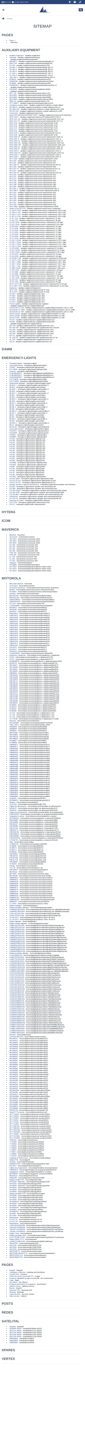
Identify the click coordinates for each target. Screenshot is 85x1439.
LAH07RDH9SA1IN (16, 991)
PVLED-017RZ (15, 482)
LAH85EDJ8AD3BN (17, 971)
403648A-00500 (15, 1328)
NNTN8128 (13, 737)
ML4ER (12, 401)
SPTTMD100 (14, 1126)
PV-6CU (12, 300)
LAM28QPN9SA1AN (17, 943)
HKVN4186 (13, 1080)
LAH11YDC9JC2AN (17, 915)
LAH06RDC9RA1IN (17, 1009)
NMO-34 (12, 101)
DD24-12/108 (14, 314)
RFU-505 (13, 167)
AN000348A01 (15, 600)
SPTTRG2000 (15, 1132)
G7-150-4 (13, 75)
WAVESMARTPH (16, 1257)
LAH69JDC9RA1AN (17, 965)
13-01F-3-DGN (15, 240)
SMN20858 (13, 1340)
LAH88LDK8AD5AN (17, 1029)
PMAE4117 (13, 643)
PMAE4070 (13, 637)
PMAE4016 (13, 627)
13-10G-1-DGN (15, 246)
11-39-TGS (13, 220)
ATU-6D (12, 603)
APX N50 (13, 1215)
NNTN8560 (13, 739)
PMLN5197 (13, 824)
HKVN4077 (13, 1066)
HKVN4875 (13, 1106)
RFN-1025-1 (14, 155)
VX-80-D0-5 (14, 917)
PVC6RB (13, 463)
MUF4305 (13, 95)
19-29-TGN (13, 282)
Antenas (12, 594)
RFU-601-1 (13, 188)
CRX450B (13, 89)
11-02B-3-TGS (15, 214)
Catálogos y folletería (17, 1272)
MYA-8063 (13, 99)
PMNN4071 (14, 745)
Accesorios (13, 537)
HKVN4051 (13, 1058)
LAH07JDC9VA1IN (16, 979)
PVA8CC (12, 435)
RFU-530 (13, 181)
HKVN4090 (13, 1068)
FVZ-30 (12, 868)
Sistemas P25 (14, 1290)
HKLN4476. (14, 1041)
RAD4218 (13, 651)
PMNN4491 (14, 772)
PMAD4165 (13, 623)
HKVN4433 (13, 1100)
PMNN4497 (14, 776)
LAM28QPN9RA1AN (17, 951)
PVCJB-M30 (14, 494)
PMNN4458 (14, 758)
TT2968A (13, 1154)
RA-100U (13, 567)
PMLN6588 (13, 826)
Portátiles (13, 565)
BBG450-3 (13, 61)
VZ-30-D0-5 (14, 919)
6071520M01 (14, 723)
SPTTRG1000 (15, 1130)
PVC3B (12, 441)
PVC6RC (13, 465)
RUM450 (12, 83)
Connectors (13, 113)
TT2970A (13, 1156)
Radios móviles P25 (16, 1180)
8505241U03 (14, 598)
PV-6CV (12, 302)
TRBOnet (13, 1140)
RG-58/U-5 (13, 107)
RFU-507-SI (14, 169)
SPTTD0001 (14, 1116)
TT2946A (13, 1144)
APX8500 (13, 1192)
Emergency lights (15, 363)
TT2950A (13, 1146)
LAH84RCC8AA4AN (17, 911)
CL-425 (12, 559)
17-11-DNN (13, 274)
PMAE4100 (13, 641)
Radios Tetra (14, 1233)
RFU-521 (13, 177)
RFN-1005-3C (14, 147)
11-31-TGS (13, 218)
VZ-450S (13, 904)
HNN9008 (13, 727)
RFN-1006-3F (14, 149)
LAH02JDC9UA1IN (16, 961)
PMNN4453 (14, 756)
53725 (12, 657)
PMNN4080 (14, 749)
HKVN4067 (13, 1062)
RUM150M (13, 81)
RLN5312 (13, 707)
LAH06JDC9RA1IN (16, 993)
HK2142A (13, 1249)
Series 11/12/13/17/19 (17, 208)
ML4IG (12, 417)
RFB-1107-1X (14, 121)
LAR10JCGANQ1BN (17, 1225)
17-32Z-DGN (14, 278)
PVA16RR (13, 433)
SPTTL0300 (14, 1124)
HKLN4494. (14, 1043)
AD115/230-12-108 (16, 308)
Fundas (12, 866)
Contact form (14, 1274)
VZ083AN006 (14, 653)
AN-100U (13, 539)
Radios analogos (15, 905)
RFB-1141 (13, 131)
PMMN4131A (14, 898)
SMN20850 (13, 1338)
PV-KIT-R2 (13, 1221)
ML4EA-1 (13, 385)
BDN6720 (13, 663)
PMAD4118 (13, 619)
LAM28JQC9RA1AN (17, 945)
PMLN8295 (13, 701)
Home (11, 40)
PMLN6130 (13, 683)
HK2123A (13, 1245)
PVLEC (12, 504)
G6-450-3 (13, 67)
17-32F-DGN (14, 276)
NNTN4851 (13, 735)
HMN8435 (13, 673)
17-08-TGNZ (14, 270)
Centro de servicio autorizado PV (21, 1276)
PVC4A (12, 447)
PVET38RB (14, 379)
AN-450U (13, 543)
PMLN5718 (13, 1110)
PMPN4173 (13, 830)
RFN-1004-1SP (15, 145)
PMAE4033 (13, 633)
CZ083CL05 (14, 844)
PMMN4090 (14, 894)
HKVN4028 (13, 1045)
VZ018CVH (13, 840)
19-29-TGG (13, 280)
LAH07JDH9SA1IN (16, 983)
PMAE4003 (13, 625)
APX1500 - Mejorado (17, 1182)
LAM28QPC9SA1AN (17, 939)
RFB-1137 (13, 129)
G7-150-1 (13, 73)
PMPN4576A (14, 832)
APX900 (12, 1213)
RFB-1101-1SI (15, 119)
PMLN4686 (13, 822)
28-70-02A (13, 292)
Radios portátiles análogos (19, 907)
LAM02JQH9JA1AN (17, 933)
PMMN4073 (14, 890)
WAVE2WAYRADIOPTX (18, 1253)
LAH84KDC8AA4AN (17, 909)
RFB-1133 (13, 125)
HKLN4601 (13, 669)
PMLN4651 (13, 854)
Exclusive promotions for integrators (22, 1284)
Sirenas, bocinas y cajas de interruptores (24, 484)
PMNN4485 (14, 764)
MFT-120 (13, 93)
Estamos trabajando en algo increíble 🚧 (24, 1278)
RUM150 (12, 79)
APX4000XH (14, 1202)
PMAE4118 (13, 645)
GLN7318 (13, 804)
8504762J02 (14, 596)
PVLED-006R (14, 478)
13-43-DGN (14, 254)
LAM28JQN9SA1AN (17, 941)
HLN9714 (13, 850)
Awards (12, 1270)
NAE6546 (13, 609)
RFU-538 (13, 185)
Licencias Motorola (16, 1037)
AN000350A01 (15, 601)
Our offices (13, 1282)
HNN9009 (13, 729)
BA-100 (12, 547)
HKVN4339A (14, 1090)
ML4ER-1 (13, 399)
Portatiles (13, 592)
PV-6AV (12, 294)
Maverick (12, 535)
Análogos (13, 563)
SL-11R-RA (13, 337)
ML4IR (12, 421)
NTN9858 (13, 743)
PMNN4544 (14, 778)
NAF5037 (13, 611)
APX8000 (13, 1209)
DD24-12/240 (14, 318)
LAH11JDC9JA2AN (16, 973)
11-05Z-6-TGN (15, 216)
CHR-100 (13, 553)
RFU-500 (13, 161)
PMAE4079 (13, 639)
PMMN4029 (14, 884)
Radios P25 (13, 1160)
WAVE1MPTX (14, 1251)
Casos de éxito (15, 1294)
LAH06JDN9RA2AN (17, 1003)
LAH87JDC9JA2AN (16, 957)
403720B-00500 (15, 1334)
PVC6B (12, 457)
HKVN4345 (13, 1092)
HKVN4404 (13, 1098)
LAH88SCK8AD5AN (17, 1031)
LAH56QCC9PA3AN (17, 969)
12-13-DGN (14, 232)
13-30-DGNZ (14, 248)
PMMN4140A (14, 899)
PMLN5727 (13, 681)
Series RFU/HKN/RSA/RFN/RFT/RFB (23, 115)
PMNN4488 (14, 766)
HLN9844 (13, 852)
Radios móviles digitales (18, 923)
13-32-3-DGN (14, 250)
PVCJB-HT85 (14, 492)
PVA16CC (13, 431)
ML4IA (12, 405)
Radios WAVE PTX (16, 1239)
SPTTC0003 (14, 1114)
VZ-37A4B (13, 719)
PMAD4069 (13, 617)
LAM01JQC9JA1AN (17, 925)
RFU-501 (13, 163)
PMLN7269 (13, 699)
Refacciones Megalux (17, 383)
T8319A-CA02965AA (17, 1231)
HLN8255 (13, 846)
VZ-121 (12, 715)
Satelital (12, 1326)
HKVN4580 (13, 1104)
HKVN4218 (13, 1084)
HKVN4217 (13, 1082)
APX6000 (13, 1205)
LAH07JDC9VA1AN (17, 977)
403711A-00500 (15, 1331)
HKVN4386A (14, 1096)
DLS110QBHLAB (16, 955)
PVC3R (12, 445)
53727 (12, 659)
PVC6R (12, 461)
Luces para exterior (16, 429)
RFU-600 (13, 187)
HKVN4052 (13, 1060)
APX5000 (13, 1203)
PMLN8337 (13, 703)
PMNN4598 (14, 784)
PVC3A (12, 439)
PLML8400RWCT (16, 377)
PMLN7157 (13, 693)
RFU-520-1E (14, 173)
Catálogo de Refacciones (18, 1158)
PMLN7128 (13, 860)
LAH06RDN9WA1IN (17, 1021)
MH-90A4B (13, 876)
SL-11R (12, 339)
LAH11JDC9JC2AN (16, 913)
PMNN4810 (14, 792)
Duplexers (13, 288)
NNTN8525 (13, 1174)
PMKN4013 (13, 1170)
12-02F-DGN (14, 222)
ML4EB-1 (13, 389)
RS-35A (12, 332)
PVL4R (12, 475)
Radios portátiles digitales (19, 953)
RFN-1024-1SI (15, 153)
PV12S (12, 320)
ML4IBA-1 (13, 411)
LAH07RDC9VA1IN (16, 987)
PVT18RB (13, 369)
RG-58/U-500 (14, 109)
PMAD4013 (13, 615)
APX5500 (13, 1188)
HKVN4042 (13, 1056)
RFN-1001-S (14, 139)
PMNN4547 (14, 780)
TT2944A (13, 1142)
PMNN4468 (14, 760)
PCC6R (12, 486)
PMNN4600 (14, 786)
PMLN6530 (13, 687)
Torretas (12, 371)
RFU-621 (13, 194)
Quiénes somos (15, 1286)
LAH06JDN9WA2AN (17, 1007)
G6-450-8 (13, 71)
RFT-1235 (13, 159)
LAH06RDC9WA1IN (17, 1013)
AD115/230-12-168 (16, 312)
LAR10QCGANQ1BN (17, 1227)
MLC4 (11, 425)
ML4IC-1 (12, 413)
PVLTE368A (14, 381)
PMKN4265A (14, 814)
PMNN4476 (14, 762)
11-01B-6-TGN (15, 210)
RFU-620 (13, 193)
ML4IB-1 (12, 407)
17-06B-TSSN (15, 268)
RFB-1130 (13, 123)
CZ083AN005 (14, 606)
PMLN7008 (13, 858)
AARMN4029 (14, 661)
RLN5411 (13, 709)
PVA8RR (13, 437)
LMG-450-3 (13, 77)
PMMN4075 (14, 892)
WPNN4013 (14, 800)
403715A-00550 (15, 1332)
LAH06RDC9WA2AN (17, 1015)
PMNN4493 (14, 774)
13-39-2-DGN (14, 252)
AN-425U (13, 541)
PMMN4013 (14, 878)
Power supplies (15, 304)
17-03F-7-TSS (15, 266)
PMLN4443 (13, 675)
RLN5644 (13, 864)
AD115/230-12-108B (17, 310)
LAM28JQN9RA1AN (17, 949)
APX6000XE (14, 1207)
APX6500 (13, 1190)
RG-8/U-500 (14, 111)
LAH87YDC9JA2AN (17, 959)
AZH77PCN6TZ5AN (17, 1237)
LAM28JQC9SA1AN (17, 937)
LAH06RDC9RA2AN (17, 1011)
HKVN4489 (13, 1102)
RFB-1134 (13, 127)
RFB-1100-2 (14, 117)
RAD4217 (13, 649)
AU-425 (12, 545)
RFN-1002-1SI (15, 143)
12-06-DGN (14, 226)
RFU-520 (13, 175)
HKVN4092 (13, 1070)
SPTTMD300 (14, 1128)
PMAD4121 (13, 621)
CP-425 (12, 561)
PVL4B (12, 471)
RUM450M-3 (14, 85)
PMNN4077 (14, 747)
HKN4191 (13, 810)
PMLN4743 (13, 856)
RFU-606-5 (13, 190)
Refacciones (14, 1217)
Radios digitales (15, 921)
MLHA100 (13, 427)
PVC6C (12, 459)
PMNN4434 (14, 752)
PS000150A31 (15, 838)
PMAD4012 (13, 613)
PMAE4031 (13, 631)
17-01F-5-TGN (15, 260)
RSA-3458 (13, 206)
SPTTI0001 (14, 1120)
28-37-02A (13, 290)
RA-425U (13, 569)
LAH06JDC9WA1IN (16, 997)
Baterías (12, 721)
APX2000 (13, 1196)
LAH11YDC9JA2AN (17, 975)
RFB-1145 (13, 135)
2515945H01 (14, 818)
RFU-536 (13, 183)
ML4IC (12, 415)
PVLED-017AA (15, 480)
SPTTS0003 (14, 1134)
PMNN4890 (14, 796)
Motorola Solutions (16, 584)
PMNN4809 (14, 790)
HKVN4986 (13, 1108)
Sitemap (12, 1292)
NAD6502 (13, 608)
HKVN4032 (13, 1053)
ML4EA (12, 387)
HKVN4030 (13, 1048)
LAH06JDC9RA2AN (17, 995)
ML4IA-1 (12, 403)
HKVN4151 (13, 1078)
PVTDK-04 (13, 498)
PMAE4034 (13, 635)
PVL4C (12, 472)
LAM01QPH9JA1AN (17, 931)
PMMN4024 (14, 882)
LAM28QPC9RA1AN (17, 947)
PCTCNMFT (14, 103)
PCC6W (12, 488)
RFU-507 (13, 171)
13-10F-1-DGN (15, 244)
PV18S (12, 322)
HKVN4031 (13, 1051)
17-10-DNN (14, 272)
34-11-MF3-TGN (15, 286)
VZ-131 (12, 717)
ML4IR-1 (12, 419)
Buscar (12, 1288)
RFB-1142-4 (14, 133)
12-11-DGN (13, 228)
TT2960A (13, 1148)
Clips (11, 842)
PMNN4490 (14, 770)
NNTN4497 (13, 733)
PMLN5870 (13, 870)
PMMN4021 (14, 880)
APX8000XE (14, 1211)
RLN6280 (13, 711)
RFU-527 (13, 179)
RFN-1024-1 (14, 151)
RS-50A (12, 334)
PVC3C (12, 443)
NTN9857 (13, 741)
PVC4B (12, 449)
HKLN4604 (13, 671)
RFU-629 (13, 204)
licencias (12, 1035)
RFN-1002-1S (14, 141)
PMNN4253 (14, 750)
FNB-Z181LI (14, 725)
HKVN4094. (14, 1074)
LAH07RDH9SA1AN (17, 989)
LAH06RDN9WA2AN (17, 1023)
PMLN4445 (13, 677)
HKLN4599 (13, 667)
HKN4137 (13, 808)
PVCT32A (13, 502)
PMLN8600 (13, 862)
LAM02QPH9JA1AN (17, 935)
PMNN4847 (14, 794)
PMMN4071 (14, 888)
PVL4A (12, 469)
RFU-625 (13, 198)
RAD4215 (13, 647)
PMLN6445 (13, 685)
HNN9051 (13, 731)
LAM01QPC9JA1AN (17, 927)
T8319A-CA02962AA (17, 1229)
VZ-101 (12, 713)
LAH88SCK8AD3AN (17, 1033)
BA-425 (12, 549)
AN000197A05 (15, 1164)
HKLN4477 (13, 665)
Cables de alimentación (18, 806)
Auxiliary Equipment (16, 55)
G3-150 (12, 65)
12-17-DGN (14, 238)
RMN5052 (13, 901)
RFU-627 (13, 202)
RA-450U (13, 571)
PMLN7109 (13, 828)
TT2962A (13, 1150)
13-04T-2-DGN (15, 242)
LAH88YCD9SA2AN (17, 1027)
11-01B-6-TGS (15, 212)
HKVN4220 (13, 1088)
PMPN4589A (14, 836)
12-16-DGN (14, 236)
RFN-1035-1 (14, 157)
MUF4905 (13, 97)
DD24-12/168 (14, 316)
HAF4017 (13, 1166)
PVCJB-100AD (15, 490)
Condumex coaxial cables (18, 105)
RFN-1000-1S (14, 137)
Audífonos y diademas (17, 655)
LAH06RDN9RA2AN (17, 1019)
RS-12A (12, 326)
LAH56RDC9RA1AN (17, 967)
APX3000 (13, 1197)
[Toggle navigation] (4, 9)
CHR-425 (13, 555)
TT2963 (12, 1152)
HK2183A (13, 1247)
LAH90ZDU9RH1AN (17, 1241)
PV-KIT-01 (13, 1219)
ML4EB (12, 391)
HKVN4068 (13, 1064)
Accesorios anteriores (17, 588)
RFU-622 (13, 196)
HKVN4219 (13, 1086)
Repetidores (14, 1223)
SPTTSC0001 (14, 1136)
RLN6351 (13, 798)
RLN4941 (13, 705)
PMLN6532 (13, 689)
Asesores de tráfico (16, 500)
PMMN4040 (14, 886)
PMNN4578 (14, 782)
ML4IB (12, 409)
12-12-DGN (14, 230)
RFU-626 (13, 200)
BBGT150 (13, 63)
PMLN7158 (13, 695)
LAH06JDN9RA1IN (16, 1001)
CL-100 (12, 557)
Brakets (12, 802)
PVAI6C (12, 367)
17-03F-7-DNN (15, 262)
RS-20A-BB (14, 328)
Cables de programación (18, 812)
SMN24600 (13, 1342)
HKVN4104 (13, 1076)
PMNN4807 (14, 788)
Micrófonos (13, 872)
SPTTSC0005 (14, 1138)
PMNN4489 (14, 768)
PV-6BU (12, 296)
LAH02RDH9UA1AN (17, 963)
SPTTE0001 (14, 1118)
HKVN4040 (13, 1054)
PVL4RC (12, 477)
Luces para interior (16, 365)
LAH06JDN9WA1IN (16, 1005)
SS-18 (12, 342)
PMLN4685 (13, 820)
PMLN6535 (13, 691)
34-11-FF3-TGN (15, 284)
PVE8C (12, 467)
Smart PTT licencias (17, 1112)
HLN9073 (13, 848)
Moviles (12, 590)
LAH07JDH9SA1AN (17, 981)
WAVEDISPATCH (16, 1255)
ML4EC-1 (13, 393)
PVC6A (12, 455)
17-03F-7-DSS (15, 264)
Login (11, 1280)
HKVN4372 (13, 1094)
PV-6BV (12, 298)
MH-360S (13, 874)
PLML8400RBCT (16, 373)
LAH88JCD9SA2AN (17, 1025)
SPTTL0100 (14, 1122)
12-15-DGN (14, 234)
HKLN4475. (14, 1039)
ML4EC (12, 395)
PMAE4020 (13, 629)
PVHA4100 (13, 496)
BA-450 (12, 551)
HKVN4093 (13, 1072)
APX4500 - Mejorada (17, 1186)
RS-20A (12, 330)
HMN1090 (13, 1178)
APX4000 (13, 1200)
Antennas (13, 57)
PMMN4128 (14, 896)
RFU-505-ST (14, 165)
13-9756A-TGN (15, 258)
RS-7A (12, 336)
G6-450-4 (13, 69)
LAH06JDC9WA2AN (17, 999)
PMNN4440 (14, 755)
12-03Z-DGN (14, 224)
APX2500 (13, 1184)
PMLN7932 (13, 1243)
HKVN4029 (13, 1047)
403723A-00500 (15, 1336)
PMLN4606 (13, 679)
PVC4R (12, 453)
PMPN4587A (14, 834)
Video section (14, 1296)
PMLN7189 (13, 697)
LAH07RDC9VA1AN (17, 985)
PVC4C (12, 451)
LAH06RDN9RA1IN (17, 1017)
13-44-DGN (14, 256)
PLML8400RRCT (16, 375)
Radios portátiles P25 (17, 1194)
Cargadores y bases (17, 816)
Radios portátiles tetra (17, 1235)
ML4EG (12, 397)
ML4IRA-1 (13, 423)
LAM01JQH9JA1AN (17, 929)
